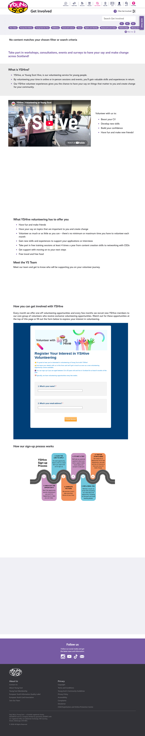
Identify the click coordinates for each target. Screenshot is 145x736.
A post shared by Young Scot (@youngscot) (30, 633)
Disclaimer (62, 704)
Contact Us (13, 685)
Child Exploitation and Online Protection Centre (75, 707)
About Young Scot (16, 688)
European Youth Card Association (21, 697)
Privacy (61, 681)
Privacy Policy (63, 694)
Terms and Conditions (66, 688)
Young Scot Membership (18, 691)
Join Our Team (14, 701)
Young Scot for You (18, 543)
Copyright (61, 685)
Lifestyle (14, 203)
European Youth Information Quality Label (24, 694)
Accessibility (62, 697)
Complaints (62, 701)
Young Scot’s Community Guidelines (71, 691)
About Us (13, 681)
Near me (130, 32)
